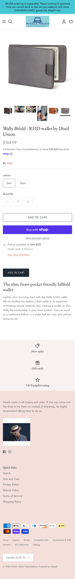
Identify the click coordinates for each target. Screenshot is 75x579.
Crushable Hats (41, 540)
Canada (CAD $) (15, 557)
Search (7, 473)
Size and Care (11, 479)
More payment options (37, 238)
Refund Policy (11, 490)
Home (6, 540)
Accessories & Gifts (62, 540)
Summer (6, 544)
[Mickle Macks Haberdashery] (37, 21)
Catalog (36, 544)
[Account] (63, 21)
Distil (9, 163)
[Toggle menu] (4, 21)
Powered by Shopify (48, 566)
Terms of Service (12, 496)
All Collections (21, 544)
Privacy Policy (11, 485)
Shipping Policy (12, 502)
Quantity (8, 194)
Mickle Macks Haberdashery (24, 566)
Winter (27, 540)
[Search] (12, 21)
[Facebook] (4, 451)
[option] (37, 66)
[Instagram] (9, 451)
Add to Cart (37, 217)
